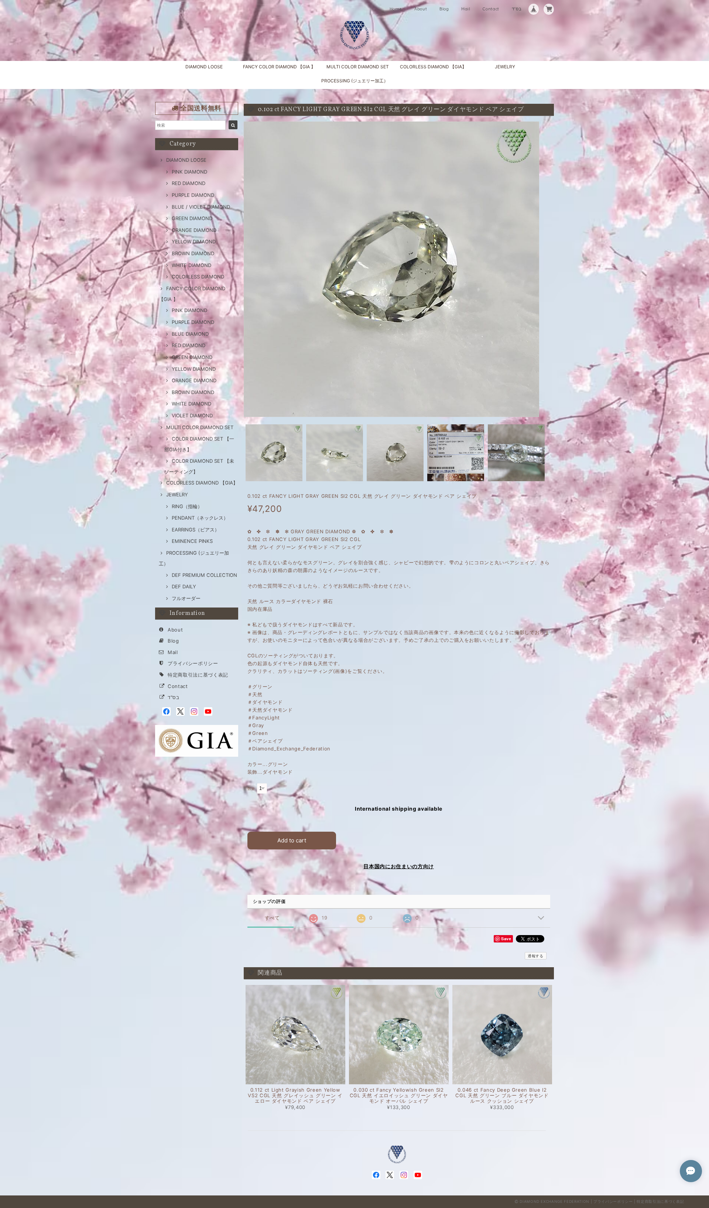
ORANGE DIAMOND (194, 230)
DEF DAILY (184, 586)
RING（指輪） (187, 506)
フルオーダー (186, 598)
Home (396, 8)
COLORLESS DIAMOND (198, 277)
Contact (491, 8)
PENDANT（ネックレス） (200, 518)
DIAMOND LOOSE (204, 66)
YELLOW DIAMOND (194, 369)
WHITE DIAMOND (191, 265)
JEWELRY (505, 66)
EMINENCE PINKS (192, 541)
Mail (465, 8)
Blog (444, 8)
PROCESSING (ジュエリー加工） (354, 80)
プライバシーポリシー (193, 663)
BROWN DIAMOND (193, 253)
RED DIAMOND (188, 183)
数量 (251, 788)
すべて (272, 918)
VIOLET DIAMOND (192, 415)
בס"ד (517, 8)
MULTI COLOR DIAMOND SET (357, 66)
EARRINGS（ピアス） (195, 530)
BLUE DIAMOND (190, 334)
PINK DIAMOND (189, 172)
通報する (536, 956)
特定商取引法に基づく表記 (198, 675)
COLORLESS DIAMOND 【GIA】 (433, 66)
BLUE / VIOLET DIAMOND (201, 207)
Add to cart (291, 840)
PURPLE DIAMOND (193, 195)
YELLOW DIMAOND (194, 241)
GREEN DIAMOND (192, 218)
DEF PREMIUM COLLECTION (204, 575)
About (420, 8)
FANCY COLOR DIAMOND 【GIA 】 (279, 66)
